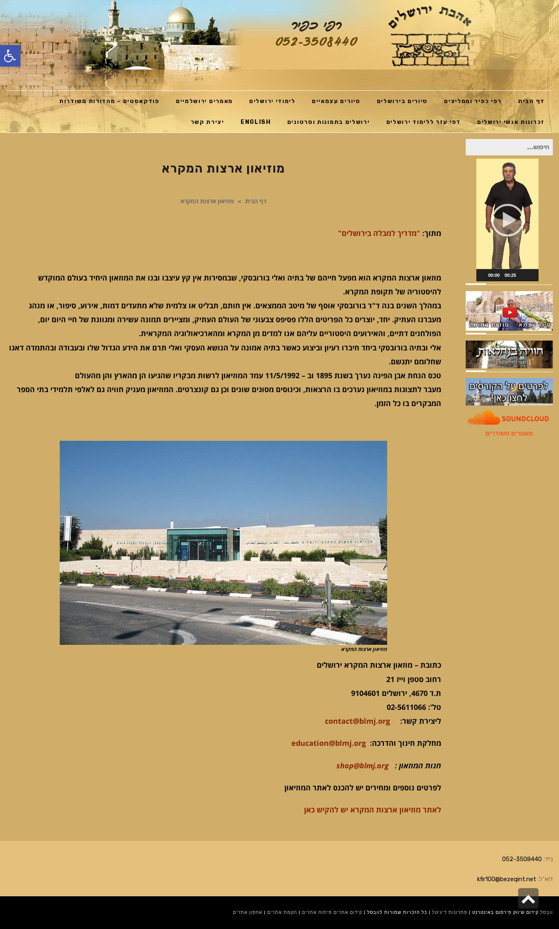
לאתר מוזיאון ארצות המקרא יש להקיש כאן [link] (372, 810)
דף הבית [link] (255, 201)
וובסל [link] (546, 912)
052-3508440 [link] (522, 859)
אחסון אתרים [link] (247, 912)
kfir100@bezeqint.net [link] (506, 879)
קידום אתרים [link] (348, 912)
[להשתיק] (522, 275)
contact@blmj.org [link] (357, 721)
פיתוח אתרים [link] (317, 912)
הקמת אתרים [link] (282, 912)
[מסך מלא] (533, 275)
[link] (10, 56)
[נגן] (481, 275)
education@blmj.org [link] (328, 743)
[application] (507, 220)
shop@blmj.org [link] (362, 765)
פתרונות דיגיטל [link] (449, 912)
